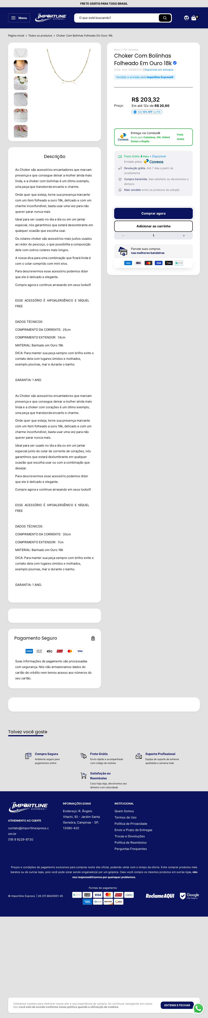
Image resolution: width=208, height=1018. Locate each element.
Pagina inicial (16, 35)
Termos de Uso (125, 817)
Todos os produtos (40, 35)
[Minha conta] (186, 18)
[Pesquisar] (165, 18)
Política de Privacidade (131, 824)
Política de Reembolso (131, 842)
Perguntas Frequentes (131, 849)
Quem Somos (124, 811)
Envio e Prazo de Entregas (133, 830)
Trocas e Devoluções (130, 836)
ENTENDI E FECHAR (177, 1005)
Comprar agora (153, 213)
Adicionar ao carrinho (153, 226)
